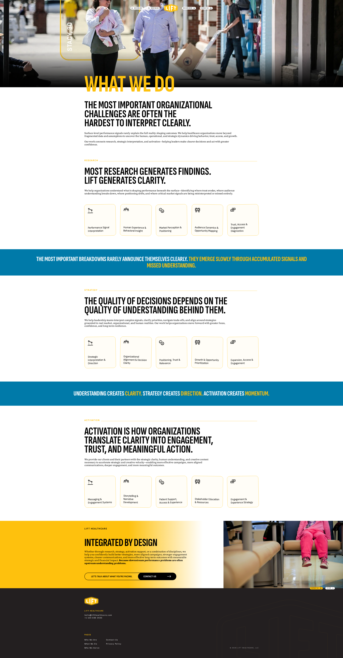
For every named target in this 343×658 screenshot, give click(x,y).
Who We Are (90, 640)
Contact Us (112, 640)
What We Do (90, 644)
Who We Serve (92, 648)
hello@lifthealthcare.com (98, 615)
